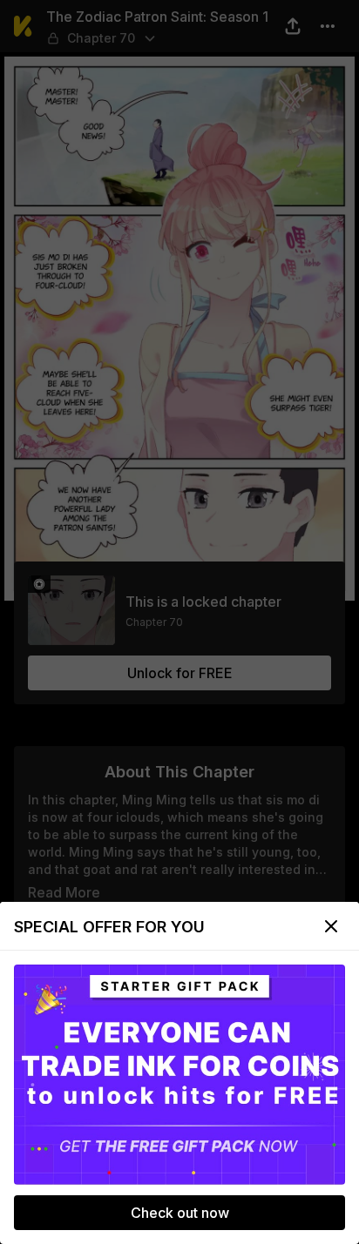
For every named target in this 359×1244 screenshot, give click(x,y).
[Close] (331, 926)
